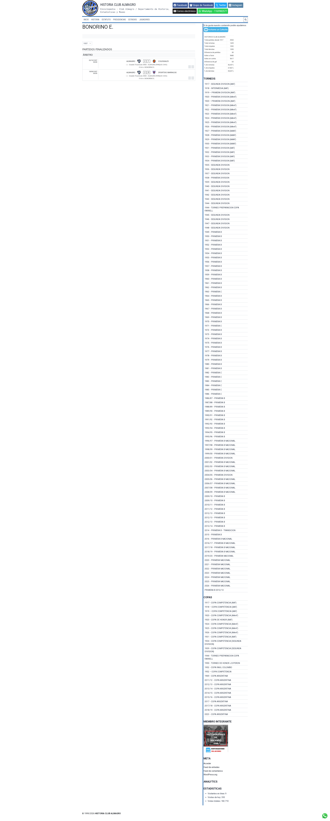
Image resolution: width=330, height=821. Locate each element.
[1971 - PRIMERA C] (226, 326)
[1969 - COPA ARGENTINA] (226, 676)
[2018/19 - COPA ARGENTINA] (226, 710)
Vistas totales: (214, 801)
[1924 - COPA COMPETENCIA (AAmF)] (226, 624)
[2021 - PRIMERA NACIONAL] (226, 564)
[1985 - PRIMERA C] (226, 390)
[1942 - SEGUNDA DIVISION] (226, 195)
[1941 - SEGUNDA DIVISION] (226, 191)
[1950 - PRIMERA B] (226, 236)
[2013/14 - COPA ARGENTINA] (226, 689)
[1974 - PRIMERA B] (226, 339)
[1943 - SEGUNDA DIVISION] (226, 199)
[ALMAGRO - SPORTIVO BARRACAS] (138, 75)
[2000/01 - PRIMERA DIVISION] (226, 458)
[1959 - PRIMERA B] (226, 275)
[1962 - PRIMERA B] (226, 287)
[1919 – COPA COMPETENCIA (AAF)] (226, 611)
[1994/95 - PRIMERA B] (226, 432)
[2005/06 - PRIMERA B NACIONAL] (226, 479)
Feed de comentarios (213, 771)
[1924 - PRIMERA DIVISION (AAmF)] (226, 118)
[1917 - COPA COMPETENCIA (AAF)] (226, 603)
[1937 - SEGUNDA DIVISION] (226, 174)
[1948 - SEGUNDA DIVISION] (226, 228)
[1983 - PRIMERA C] (226, 377)
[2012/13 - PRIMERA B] (226, 513)
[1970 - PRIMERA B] (226, 322)
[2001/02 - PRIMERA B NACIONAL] (226, 462)
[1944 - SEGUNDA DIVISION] (226, 203)
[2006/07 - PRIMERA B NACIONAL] (226, 483)
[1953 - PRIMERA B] (226, 249)
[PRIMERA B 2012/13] (226, 590)
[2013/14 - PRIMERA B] (226, 526)
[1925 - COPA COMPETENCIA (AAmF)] (226, 628)
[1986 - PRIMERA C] (226, 394)
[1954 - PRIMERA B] (226, 253)
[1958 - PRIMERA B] (226, 270)
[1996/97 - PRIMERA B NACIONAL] (226, 441)
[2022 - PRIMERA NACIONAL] (226, 569)
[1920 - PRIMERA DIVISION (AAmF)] (226, 97)
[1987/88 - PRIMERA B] (226, 402)
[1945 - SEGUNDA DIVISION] (226, 215)
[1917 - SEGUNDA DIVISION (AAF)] (226, 84)
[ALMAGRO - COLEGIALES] (138, 63)
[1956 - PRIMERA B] (226, 262)
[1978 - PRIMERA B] (226, 356)
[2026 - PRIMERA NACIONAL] (226, 586)
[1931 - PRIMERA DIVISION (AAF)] (226, 148)
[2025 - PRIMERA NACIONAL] (226, 581)
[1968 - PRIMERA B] (226, 313)
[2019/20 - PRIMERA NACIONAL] (226, 556)
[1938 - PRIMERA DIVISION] (226, 178)
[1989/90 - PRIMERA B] (226, 411)
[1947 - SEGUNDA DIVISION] (226, 223)
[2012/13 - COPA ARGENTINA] (226, 684)
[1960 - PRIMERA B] (226, 279)
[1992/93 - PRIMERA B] (226, 424)
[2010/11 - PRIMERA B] (226, 505)
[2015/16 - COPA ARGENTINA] (226, 697)
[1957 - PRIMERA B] (226, 266)
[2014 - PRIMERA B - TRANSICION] (226, 530)
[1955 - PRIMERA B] (226, 258)
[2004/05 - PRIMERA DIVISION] (226, 475)
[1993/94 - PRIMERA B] (226, 428)
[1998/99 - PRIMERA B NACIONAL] (226, 449)
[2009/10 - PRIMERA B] (226, 496)
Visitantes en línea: (216, 793)
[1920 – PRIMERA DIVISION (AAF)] (226, 101)
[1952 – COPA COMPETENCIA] (226, 672)
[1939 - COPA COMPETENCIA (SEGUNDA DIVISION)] (226, 650)
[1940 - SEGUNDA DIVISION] (226, 186)
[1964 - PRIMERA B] (226, 296)
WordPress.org (210, 774)
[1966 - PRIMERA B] (226, 304)
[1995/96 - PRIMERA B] (226, 437)
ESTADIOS (132, 19)
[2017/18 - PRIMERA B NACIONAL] (226, 547)
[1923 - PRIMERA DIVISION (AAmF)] (226, 114)
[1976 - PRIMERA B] (226, 347)
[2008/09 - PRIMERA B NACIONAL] (226, 492)
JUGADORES (144, 19)
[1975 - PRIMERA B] (226, 343)
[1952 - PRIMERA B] (226, 245)
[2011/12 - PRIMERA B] (226, 509)
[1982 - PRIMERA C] (226, 373)
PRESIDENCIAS (119, 19)
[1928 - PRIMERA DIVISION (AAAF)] (226, 135)
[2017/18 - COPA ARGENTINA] (226, 706)
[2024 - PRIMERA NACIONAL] (226, 577)
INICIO (86, 19)
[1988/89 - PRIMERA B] (226, 407)
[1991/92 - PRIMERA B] (226, 420)
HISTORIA (95, 19)
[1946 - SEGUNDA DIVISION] (226, 219)
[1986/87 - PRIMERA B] (226, 398)
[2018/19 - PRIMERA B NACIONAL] (226, 552)
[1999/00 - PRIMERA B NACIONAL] (226, 454)
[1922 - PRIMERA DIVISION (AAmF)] (226, 110)
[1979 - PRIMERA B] (226, 360)
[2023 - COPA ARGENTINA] (226, 714)
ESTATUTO (106, 19)
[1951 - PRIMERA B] (226, 241)
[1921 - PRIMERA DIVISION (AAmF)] (226, 105)
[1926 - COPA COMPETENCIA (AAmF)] (226, 633)
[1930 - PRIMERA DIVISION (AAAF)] (226, 144)
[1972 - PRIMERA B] (226, 330)
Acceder (207, 763)
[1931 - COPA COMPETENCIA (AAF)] (226, 637)
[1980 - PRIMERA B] (226, 364)
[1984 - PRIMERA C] (226, 385)
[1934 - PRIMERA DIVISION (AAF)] (226, 161)
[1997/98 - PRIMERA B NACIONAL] (226, 445)
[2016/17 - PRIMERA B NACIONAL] (226, 543)
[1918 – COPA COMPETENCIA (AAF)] (226, 607)
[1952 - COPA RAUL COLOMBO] (226, 667)
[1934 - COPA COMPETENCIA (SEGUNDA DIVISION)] (226, 642)
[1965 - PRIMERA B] (226, 300)
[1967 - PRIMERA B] (226, 309)
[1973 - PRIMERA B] (226, 334)
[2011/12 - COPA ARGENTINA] (226, 680)
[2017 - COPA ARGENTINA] (226, 701)
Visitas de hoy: (214, 797)
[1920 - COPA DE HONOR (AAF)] (226, 620)
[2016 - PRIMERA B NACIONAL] (226, 539)
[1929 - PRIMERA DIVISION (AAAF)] (226, 139)
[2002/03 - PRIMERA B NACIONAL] (226, 466)
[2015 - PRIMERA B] (226, 535)
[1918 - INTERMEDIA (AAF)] (226, 88)
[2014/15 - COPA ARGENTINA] (226, 693)
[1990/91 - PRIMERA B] (226, 415)
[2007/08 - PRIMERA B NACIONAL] (226, 488)
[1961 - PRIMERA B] (226, 283)
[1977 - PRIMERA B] (226, 351)
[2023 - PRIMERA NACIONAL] (226, 573)
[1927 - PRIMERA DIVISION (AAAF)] (226, 131)
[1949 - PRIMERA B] (226, 232)
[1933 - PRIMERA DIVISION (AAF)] (226, 156)
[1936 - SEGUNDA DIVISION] (226, 169)
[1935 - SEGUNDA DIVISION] (226, 165)
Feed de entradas (211, 767)
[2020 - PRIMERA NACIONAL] (226, 560)
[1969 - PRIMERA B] (226, 317)
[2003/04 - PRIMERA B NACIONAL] (226, 471)
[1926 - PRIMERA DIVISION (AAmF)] (226, 127)
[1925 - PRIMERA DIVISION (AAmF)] (226, 122)
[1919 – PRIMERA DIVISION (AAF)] (226, 93)
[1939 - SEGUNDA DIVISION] (226, 182)
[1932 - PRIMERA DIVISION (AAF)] (226, 152)
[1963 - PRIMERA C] (226, 292)
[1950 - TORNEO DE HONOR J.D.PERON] (226, 663)
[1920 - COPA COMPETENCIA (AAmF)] (226, 615)
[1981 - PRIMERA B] (226, 368)
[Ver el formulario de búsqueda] (245, 19)
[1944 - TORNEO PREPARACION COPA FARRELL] (226, 209)
